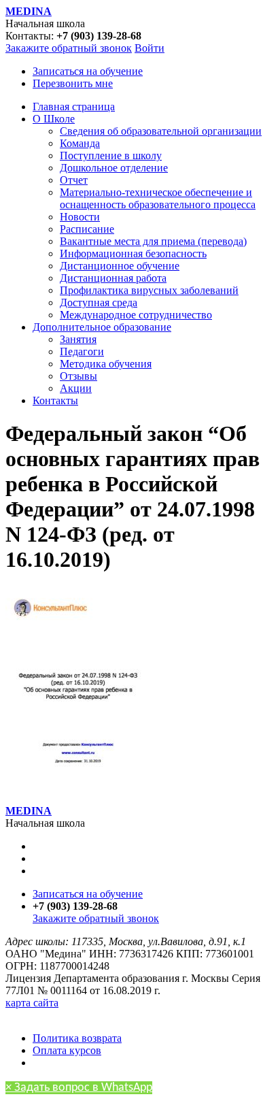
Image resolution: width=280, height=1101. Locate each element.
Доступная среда (98, 302)
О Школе (54, 119)
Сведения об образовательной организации (161, 131)
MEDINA (28, 11)
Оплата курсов (67, 1050)
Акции (76, 388)
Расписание (87, 229)
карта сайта (31, 1002)
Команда (80, 143)
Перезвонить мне (73, 83)
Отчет (74, 180)
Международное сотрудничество (136, 315)
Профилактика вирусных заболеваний (149, 290)
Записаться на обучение (88, 71)
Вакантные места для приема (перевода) (153, 241)
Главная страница (74, 106)
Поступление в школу (111, 155)
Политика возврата (77, 1038)
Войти (149, 48)
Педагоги (82, 351)
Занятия (78, 339)
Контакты (55, 400)
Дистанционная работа (113, 278)
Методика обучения (106, 363)
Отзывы (78, 376)
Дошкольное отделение (114, 168)
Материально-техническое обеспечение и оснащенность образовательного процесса (158, 198)
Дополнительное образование (102, 327)
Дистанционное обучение (119, 266)
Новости (80, 217)
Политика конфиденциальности (79, 1015)
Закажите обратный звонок (68, 48)
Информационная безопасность (133, 253)
